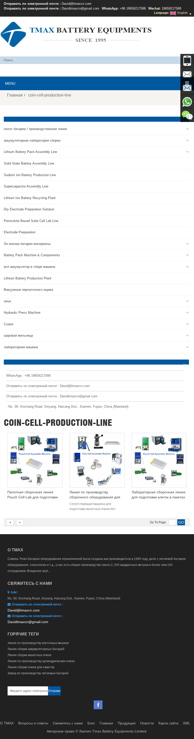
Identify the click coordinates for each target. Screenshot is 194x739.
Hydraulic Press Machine (22, 312)
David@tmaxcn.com (76, 4)
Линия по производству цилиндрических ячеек (41, 661)
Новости (147, 723)
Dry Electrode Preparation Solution (29, 209)
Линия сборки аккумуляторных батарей (36, 649)
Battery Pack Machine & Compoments (32, 255)
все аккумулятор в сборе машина (29, 267)
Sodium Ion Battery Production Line (30, 175)
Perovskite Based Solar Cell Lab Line (31, 221)
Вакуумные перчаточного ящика (28, 290)
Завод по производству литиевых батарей (38, 673)
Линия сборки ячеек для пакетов (31, 667)
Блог (91, 723)
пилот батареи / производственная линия (35, 129)
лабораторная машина (21, 347)
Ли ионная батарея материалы (27, 244)
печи (7, 301)
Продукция (127, 723)
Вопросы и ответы (33, 723)
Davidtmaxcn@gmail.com (80, 8)
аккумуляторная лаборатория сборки (32, 140)
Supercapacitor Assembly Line (26, 186)
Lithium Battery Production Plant (27, 278)
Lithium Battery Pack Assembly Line (30, 152)
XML (186, 723)
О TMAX (7, 723)
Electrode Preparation (19, 232)
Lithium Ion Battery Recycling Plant (30, 198)
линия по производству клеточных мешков (38, 643)
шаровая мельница (18, 335)
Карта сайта (168, 723)
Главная (15, 95)
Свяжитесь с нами (68, 723)
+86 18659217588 (133, 8)
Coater (8, 324)
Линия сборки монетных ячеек (29, 655)
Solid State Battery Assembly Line (29, 163)
